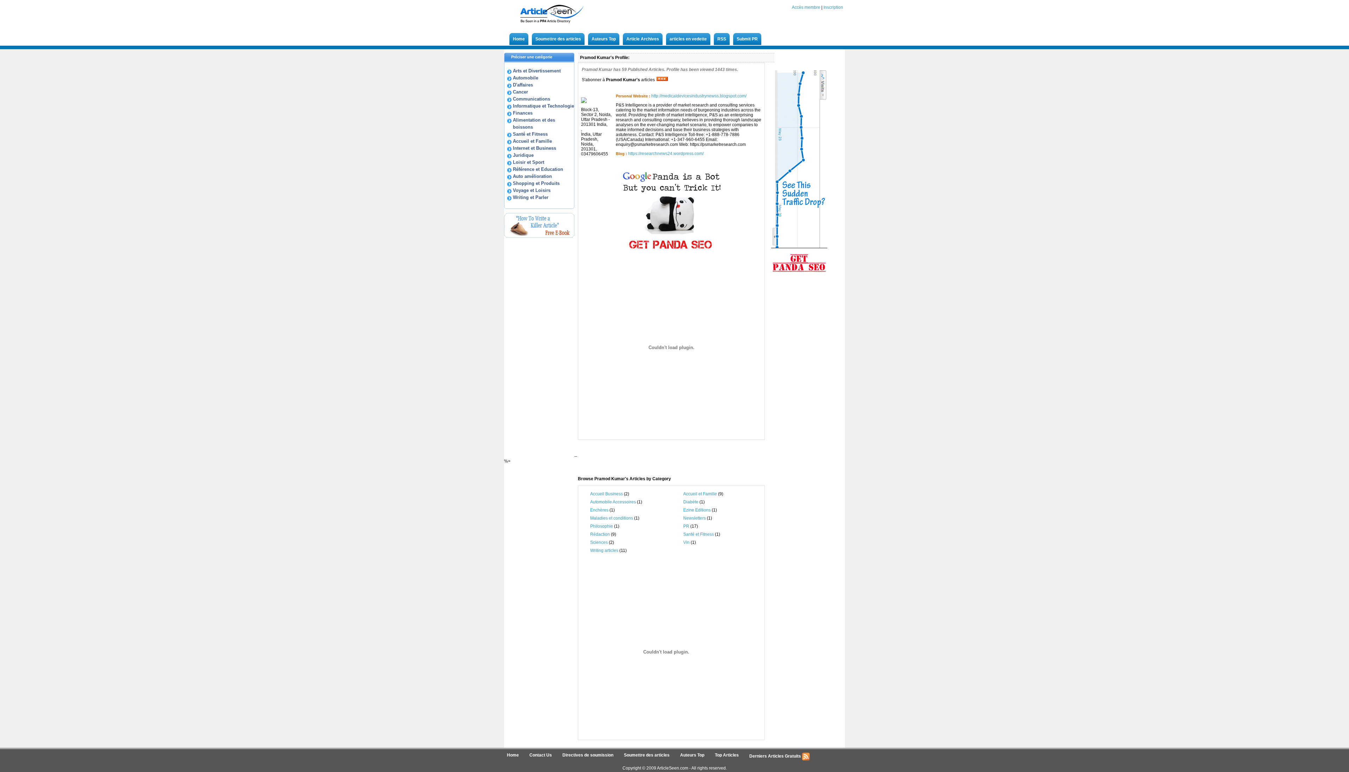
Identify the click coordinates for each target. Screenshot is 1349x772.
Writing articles (604, 550)
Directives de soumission (587, 755)
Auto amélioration (532, 176)
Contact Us (540, 755)
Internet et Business (534, 148)
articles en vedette (688, 39)
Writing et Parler (530, 197)
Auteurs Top (604, 39)
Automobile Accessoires (613, 502)
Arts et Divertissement (537, 70)
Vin (687, 542)
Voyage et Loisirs (531, 190)
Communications (531, 99)
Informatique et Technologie (543, 106)
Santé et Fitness (530, 134)
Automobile (525, 78)
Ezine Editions (697, 510)
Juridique (523, 155)
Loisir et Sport (528, 162)
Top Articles (727, 755)
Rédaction (600, 534)
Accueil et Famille (532, 141)
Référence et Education (538, 169)
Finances (523, 113)
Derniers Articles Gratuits (775, 756)
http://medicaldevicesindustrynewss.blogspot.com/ (699, 96)
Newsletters (694, 518)
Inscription (833, 7)
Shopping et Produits (536, 183)
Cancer (520, 92)
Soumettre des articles (558, 39)
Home (519, 39)
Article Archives (642, 39)
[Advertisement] (663, 458)
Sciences (599, 542)
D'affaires (523, 85)
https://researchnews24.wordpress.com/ (666, 153)
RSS (721, 39)
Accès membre (806, 7)
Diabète (690, 502)
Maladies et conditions (612, 518)
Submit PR (747, 39)
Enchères (599, 510)
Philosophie (601, 526)
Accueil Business (606, 493)
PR (686, 526)
